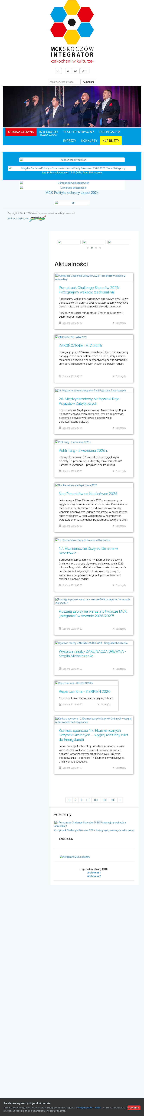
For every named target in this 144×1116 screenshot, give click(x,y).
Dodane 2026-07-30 (72, 628)
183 (113, 800)
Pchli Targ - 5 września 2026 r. (83, 450)
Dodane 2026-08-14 (72, 428)
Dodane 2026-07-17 (72, 768)
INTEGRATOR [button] (48, 133)
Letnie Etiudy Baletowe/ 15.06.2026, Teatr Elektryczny (72, 172)
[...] (87, 800)
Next (138, 114)
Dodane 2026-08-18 (72, 376)
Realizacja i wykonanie (18, 218)
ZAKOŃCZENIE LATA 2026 (80, 345)
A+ (75, 71)
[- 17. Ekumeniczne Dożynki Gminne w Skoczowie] (119, 242)
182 (104, 800)
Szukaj (90, 81)
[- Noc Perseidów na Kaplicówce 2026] (94, 242)
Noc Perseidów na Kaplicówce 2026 (88, 494)
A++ (84, 71)
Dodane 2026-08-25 (72, 323)
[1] (69, 800)
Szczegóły (121, 323)
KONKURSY (89, 140)
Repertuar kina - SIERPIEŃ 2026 (84, 691)
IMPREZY (69, 140)
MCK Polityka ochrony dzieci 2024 (72, 193)
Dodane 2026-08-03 (72, 526)
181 (96, 800)
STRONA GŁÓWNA (21, 132)
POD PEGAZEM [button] (109, 132)
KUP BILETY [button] (111, 140)
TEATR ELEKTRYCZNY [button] (78, 132)
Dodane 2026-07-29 (72, 669)
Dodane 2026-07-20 (72, 704)
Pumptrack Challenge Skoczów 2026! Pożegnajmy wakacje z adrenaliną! (94, 830)
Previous (6, 114)
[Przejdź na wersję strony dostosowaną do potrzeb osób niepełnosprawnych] (58, 71)
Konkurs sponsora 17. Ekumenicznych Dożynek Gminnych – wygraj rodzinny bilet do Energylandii (93, 735)
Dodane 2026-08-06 (72, 471)
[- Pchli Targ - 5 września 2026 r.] (69, 242)
